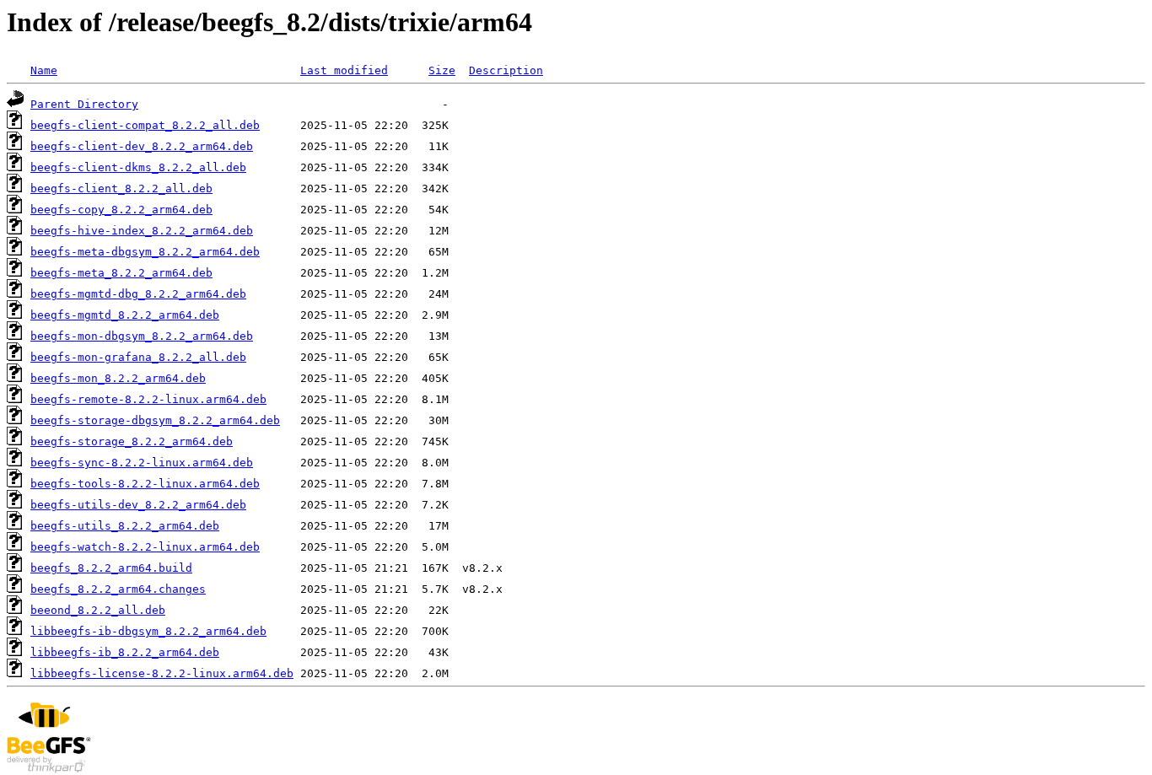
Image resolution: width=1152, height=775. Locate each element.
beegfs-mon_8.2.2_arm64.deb (118, 378)
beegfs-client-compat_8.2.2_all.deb (145, 125)
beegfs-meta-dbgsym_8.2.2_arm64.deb (145, 251)
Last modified (344, 70)
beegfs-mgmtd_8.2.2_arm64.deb (124, 315)
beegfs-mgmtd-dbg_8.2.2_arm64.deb (138, 294)
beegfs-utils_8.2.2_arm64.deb (124, 525)
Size (441, 70)
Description (506, 70)
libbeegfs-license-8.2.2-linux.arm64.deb (161, 673)
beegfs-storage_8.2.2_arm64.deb (131, 441)
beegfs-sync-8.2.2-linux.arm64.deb (141, 462)
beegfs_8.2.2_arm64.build (111, 568)
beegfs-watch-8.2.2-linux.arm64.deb (145, 547)
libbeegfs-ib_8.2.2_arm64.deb (124, 652)
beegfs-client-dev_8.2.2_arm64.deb (141, 146)
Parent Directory (84, 104)
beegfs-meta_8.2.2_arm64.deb (121, 272)
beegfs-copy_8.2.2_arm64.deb (121, 209)
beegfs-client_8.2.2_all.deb (121, 188)
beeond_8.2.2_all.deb (97, 610)
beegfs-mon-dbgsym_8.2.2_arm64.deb (141, 336)
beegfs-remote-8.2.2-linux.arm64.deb (148, 399)
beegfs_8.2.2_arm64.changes (118, 589)
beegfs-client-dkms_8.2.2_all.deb (138, 167)
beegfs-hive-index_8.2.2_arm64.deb (141, 230)
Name (43, 70)
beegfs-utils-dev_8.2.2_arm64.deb (138, 504)
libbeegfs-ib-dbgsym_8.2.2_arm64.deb (148, 631)
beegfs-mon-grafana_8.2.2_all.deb (138, 357)
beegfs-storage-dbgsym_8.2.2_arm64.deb (155, 420)
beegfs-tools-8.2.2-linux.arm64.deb (145, 483)
